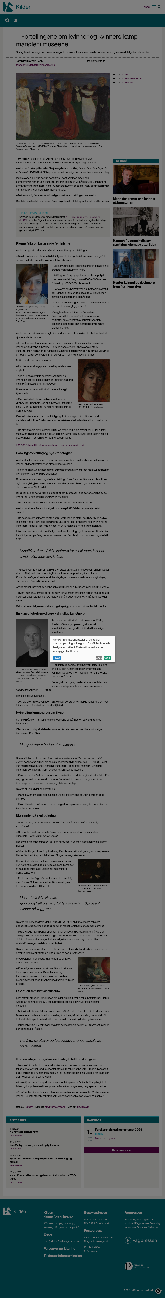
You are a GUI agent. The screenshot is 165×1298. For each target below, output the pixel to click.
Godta (107, 657)
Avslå (99, 657)
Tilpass (56, 657)
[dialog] (82, 649)
